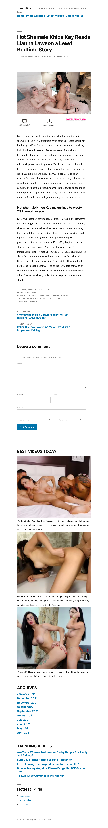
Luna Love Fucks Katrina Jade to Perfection (44, 759)
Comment (21, 363)
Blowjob (40, 295)
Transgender (22, 301)
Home (20, 15)
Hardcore (56, 295)
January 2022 (26, 694)
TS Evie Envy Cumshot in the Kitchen (40, 775)
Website (20, 407)
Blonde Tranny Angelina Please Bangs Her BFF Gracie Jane (51, 770)
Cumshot (48, 295)
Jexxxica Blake (26, 800)
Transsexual (32, 301)
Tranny (52, 298)
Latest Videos (55, 15)
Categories (72, 15)
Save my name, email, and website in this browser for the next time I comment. (50, 420)
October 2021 (26, 706)
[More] (82, 16)
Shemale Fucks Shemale (29, 293)
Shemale (64, 295)
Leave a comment (63, 56)
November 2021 (27, 702)
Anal (21, 295)
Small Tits (41, 298)
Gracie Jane (24, 795)
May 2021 (23, 728)
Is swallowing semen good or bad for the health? (48, 764)
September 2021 (27, 711)
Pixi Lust (23, 804)
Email (55, 395)
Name (20, 395)
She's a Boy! (24, 8)
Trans (58, 298)
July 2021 (23, 719)
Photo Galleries (35, 15)
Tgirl (47, 298)
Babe (26, 295)
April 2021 (23, 732)
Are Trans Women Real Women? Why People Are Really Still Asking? (52, 754)
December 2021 (27, 698)
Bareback (32, 295)
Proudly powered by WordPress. (39, 820)
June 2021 (23, 724)
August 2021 (25, 715)
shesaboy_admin (26, 56)
